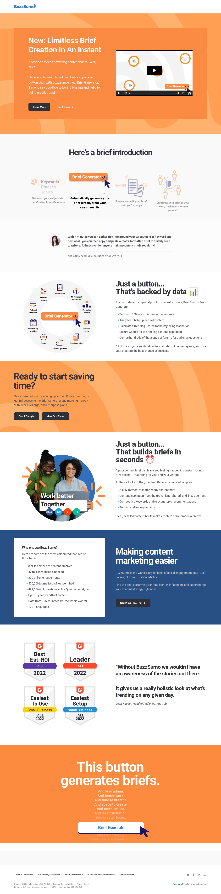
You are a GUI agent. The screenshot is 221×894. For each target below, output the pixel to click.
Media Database (126, 874)
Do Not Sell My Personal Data (101, 874)
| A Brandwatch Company (195, 884)
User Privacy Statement (48, 874)
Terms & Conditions (23, 874)
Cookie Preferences (73, 874)
